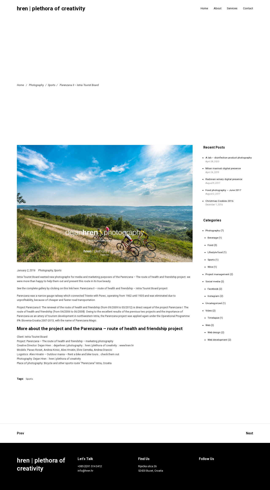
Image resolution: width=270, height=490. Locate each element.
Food (210, 245)
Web (207, 325)
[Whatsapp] (200, 475)
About (217, 8)
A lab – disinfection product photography (228, 157)
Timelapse (213, 317)
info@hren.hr (85, 470)
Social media (212, 281)
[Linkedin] (242, 467)
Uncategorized (213, 303)
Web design (214, 332)
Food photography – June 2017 (223, 190)
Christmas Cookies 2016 (219, 200)
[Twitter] (217, 467)
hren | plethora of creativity (51, 8)
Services (232, 8)
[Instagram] (208, 467)
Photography (36, 84)
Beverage (213, 237)
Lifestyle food (215, 252)
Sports (51, 84)
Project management (217, 274)
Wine (210, 266)
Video (208, 310)
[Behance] (233, 467)
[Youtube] (225, 467)
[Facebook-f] (200, 467)
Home (204, 8)
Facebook (213, 288)
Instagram (213, 296)
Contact (248, 8)
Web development (217, 339)
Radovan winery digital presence (223, 179)
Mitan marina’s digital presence (223, 168)
